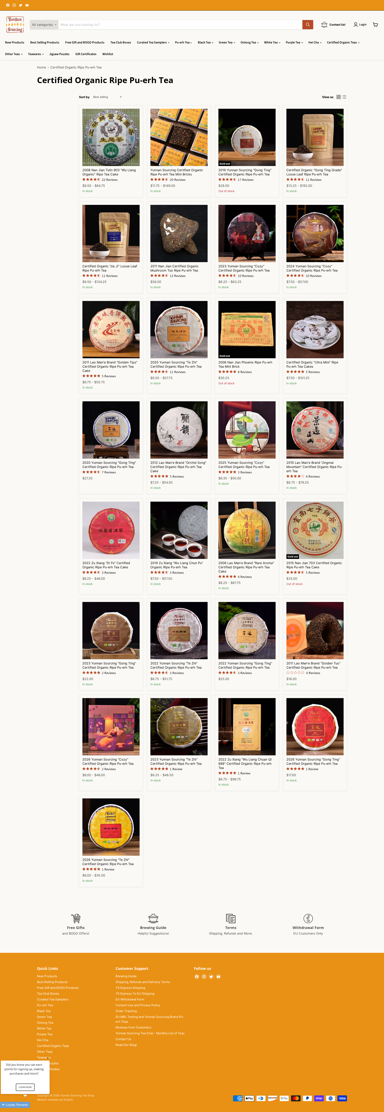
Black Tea (204, 42)
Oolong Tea (249, 42)
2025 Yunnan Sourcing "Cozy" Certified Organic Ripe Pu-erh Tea (244, 465)
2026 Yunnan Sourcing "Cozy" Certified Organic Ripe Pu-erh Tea (108, 761)
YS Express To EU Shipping (135, 993)
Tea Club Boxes (120, 42)
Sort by (84, 97)
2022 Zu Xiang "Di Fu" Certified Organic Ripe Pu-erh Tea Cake (106, 565)
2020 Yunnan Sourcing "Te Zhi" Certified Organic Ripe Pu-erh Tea (176, 364)
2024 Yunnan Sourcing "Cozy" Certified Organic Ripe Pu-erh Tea (312, 268)
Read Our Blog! (126, 1045)
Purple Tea (293, 42)
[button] (30, 1105)
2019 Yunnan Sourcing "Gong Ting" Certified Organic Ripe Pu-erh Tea (244, 172)
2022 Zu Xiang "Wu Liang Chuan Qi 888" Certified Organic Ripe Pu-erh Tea (245, 763)
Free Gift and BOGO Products (84, 42)
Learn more (25, 1087)
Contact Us (123, 1039)
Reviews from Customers (133, 1027)
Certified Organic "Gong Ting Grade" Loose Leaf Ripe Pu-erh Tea (314, 172)
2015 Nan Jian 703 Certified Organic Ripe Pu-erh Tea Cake (314, 565)
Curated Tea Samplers (152, 42)
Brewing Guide (126, 976)
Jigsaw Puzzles (59, 54)
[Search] (307, 24)
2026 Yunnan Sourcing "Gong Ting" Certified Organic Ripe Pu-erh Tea (313, 761)
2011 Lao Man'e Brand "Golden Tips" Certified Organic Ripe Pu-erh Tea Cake (109, 366)
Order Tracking (126, 1011)
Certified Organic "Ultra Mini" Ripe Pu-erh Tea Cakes (312, 364)
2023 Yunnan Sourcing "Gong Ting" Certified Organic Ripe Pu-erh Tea (109, 665)
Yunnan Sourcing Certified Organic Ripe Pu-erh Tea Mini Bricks (176, 172)
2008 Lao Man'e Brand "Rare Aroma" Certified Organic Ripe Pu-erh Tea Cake (246, 567)
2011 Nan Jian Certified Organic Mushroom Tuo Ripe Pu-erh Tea (174, 268)
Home (41, 67)
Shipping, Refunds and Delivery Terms (143, 982)
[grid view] (338, 97)
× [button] (48, 1058)
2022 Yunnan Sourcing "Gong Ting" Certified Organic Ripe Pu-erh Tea (245, 665)
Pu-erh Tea (182, 42)
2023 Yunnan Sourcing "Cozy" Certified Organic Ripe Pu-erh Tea (244, 268)
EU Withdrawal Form (130, 999)
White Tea (271, 42)
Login (362, 24)
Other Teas (12, 54)
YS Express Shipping (130, 988)
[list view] (344, 97)
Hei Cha (313, 42)
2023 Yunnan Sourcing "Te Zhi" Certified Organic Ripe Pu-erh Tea (176, 761)
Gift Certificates (85, 54)
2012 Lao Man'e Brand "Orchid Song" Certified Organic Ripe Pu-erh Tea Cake (178, 467)
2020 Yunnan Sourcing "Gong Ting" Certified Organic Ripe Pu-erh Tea (109, 465)
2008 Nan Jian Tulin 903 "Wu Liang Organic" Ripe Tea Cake (109, 172)
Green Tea (226, 42)
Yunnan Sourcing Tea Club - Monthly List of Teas (150, 1033)
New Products (14, 42)
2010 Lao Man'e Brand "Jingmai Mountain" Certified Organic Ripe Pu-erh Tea (314, 467)
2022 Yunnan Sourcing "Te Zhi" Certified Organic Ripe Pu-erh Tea (176, 665)
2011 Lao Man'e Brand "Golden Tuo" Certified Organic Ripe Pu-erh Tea (313, 665)
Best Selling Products (44, 42)
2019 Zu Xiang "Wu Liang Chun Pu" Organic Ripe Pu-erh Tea (176, 565)
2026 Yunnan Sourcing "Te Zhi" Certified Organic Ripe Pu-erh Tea (108, 862)
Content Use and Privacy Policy (138, 1005)
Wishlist (107, 54)
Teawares (35, 54)
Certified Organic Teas (342, 42)
